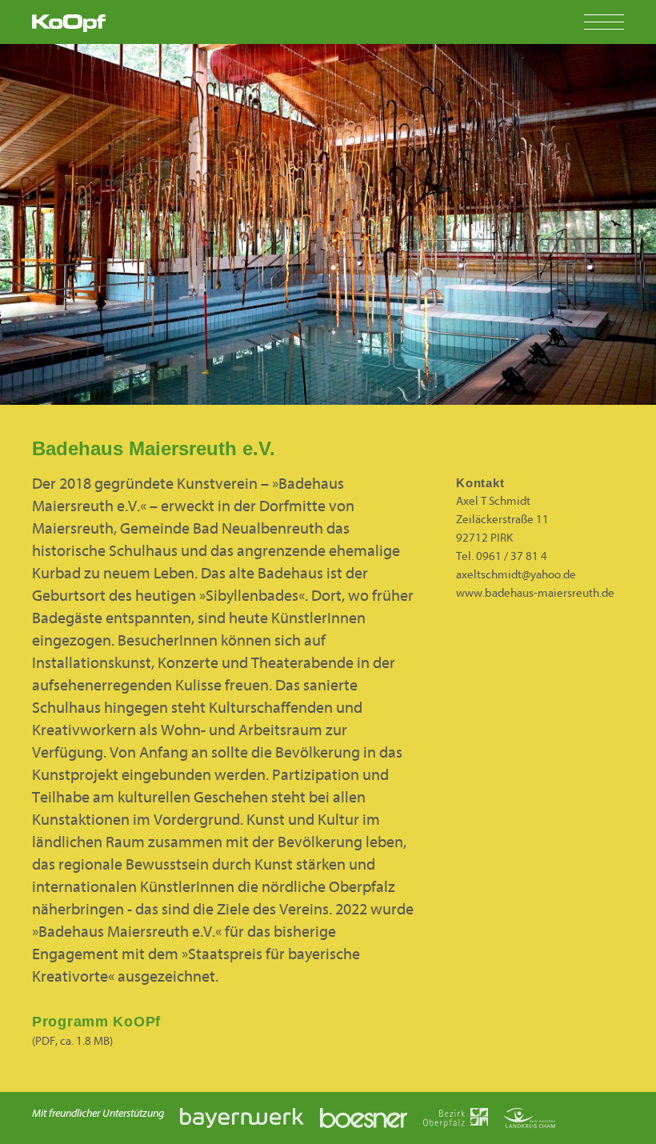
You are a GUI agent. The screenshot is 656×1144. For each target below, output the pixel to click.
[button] (620, 22)
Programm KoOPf (96, 1022)
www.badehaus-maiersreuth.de (535, 593)
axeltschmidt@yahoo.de (516, 575)
